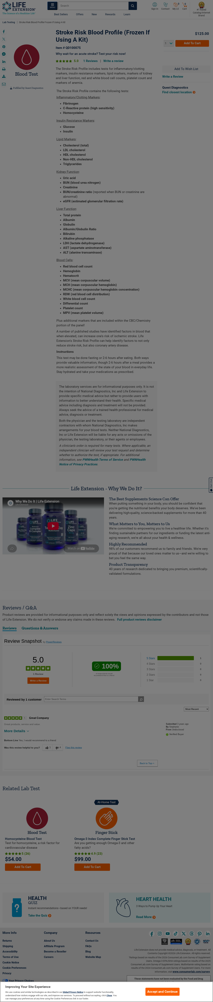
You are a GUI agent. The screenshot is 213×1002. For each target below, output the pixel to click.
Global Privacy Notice (73, 992)
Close (109, 995)
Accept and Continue (162, 992)
